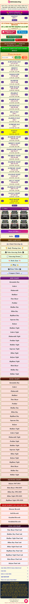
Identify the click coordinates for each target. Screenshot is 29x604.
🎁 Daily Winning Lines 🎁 (14, 37)
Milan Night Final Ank (14, 546)
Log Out (17, 236)
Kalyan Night (14, 357)
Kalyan (14, 324)
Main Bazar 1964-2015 (14, 488)
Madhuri (14, 294)
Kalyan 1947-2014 (14, 483)
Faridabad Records (14, 521)
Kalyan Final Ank (14, 563)
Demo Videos (14, 269)
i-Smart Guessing (14, 244)
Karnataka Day (14, 282)
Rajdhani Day (14, 315)
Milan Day (14, 311)
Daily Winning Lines (14, 248)
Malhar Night (14, 374)
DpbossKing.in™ (15, 600)
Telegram (23, 32)
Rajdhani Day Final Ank (14, 551)
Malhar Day (14, 370)
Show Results (17, 57)
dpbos (24, 584)
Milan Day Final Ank (14, 542)
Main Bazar (14, 365)
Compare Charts (14, 273)
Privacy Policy (12, 602)
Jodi (2, 18)
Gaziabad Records (14, 517)
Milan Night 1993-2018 (14, 496)
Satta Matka (14, 597)
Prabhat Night (14, 340)
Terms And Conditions (19, 602)
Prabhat (14, 303)
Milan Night (14, 353)
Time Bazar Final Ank (14, 530)
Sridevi (14, 286)
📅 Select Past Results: (14, 54)
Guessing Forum (14, 256)
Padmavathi (14, 290)
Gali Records (14, 513)
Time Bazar (14, 299)
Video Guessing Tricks (14, 252)
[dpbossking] (14, 2)
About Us (6, 602)
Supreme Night (14, 349)
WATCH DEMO (22, 40)
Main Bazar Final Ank (14, 559)
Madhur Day (14, 307)
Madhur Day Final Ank (14, 534)
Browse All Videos (14, 231)
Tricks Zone (14, 260)
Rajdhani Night (14, 361)
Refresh (15, 20)
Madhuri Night (14, 328)
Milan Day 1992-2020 (15, 492)
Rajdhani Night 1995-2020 (14, 500)
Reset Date (25, 57)
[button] (14, 240)
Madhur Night (14, 345)
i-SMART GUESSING (7, 40)
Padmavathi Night (14, 336)
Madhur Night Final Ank (14, 538)
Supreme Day (14, 319)
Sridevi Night (14, 332)
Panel (26, 18)
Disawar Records (14, 509)
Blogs (14, 265)
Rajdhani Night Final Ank (14, 555)
